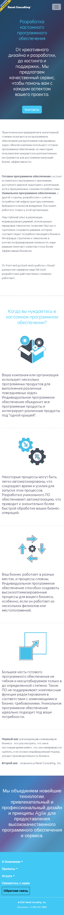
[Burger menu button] (56, 7)
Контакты (32, 109)
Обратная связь (16, 891)
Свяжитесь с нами (16, 883)
